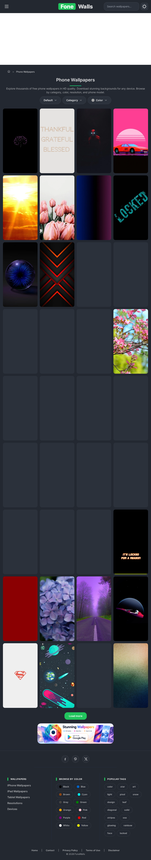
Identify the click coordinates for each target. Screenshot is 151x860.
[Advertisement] (75, 39)
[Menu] (6, 6)
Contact (50, 850)
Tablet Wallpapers (18, 797)
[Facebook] (65, 759)
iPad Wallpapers (17, 791)
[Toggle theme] (144, 6)
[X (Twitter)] (85, 759)
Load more (75, 715)
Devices (12, 809)
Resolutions (14, 803)
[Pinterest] (75, 759)
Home (34, 850)
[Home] (8, 71)
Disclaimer (114, 850)
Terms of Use (93, 850)
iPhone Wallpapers (19, 785)
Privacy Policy (70, 850)
